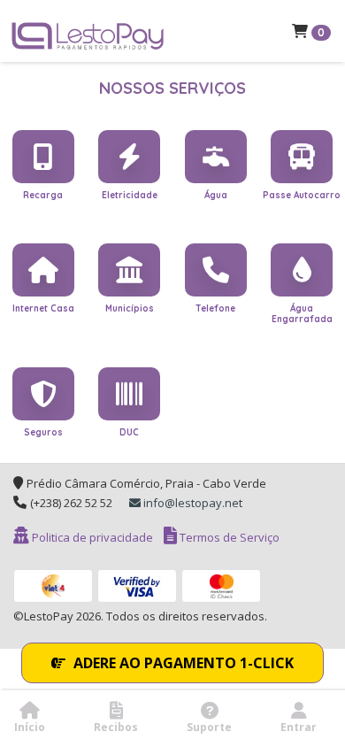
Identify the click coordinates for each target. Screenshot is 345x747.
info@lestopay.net (191, 503)
